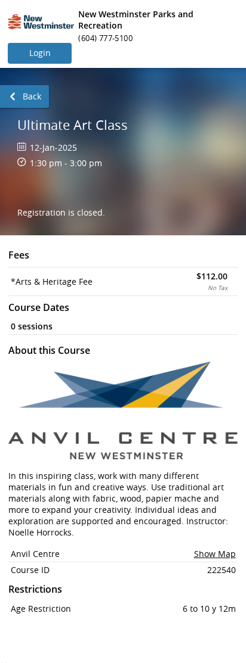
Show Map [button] (215, 553)
